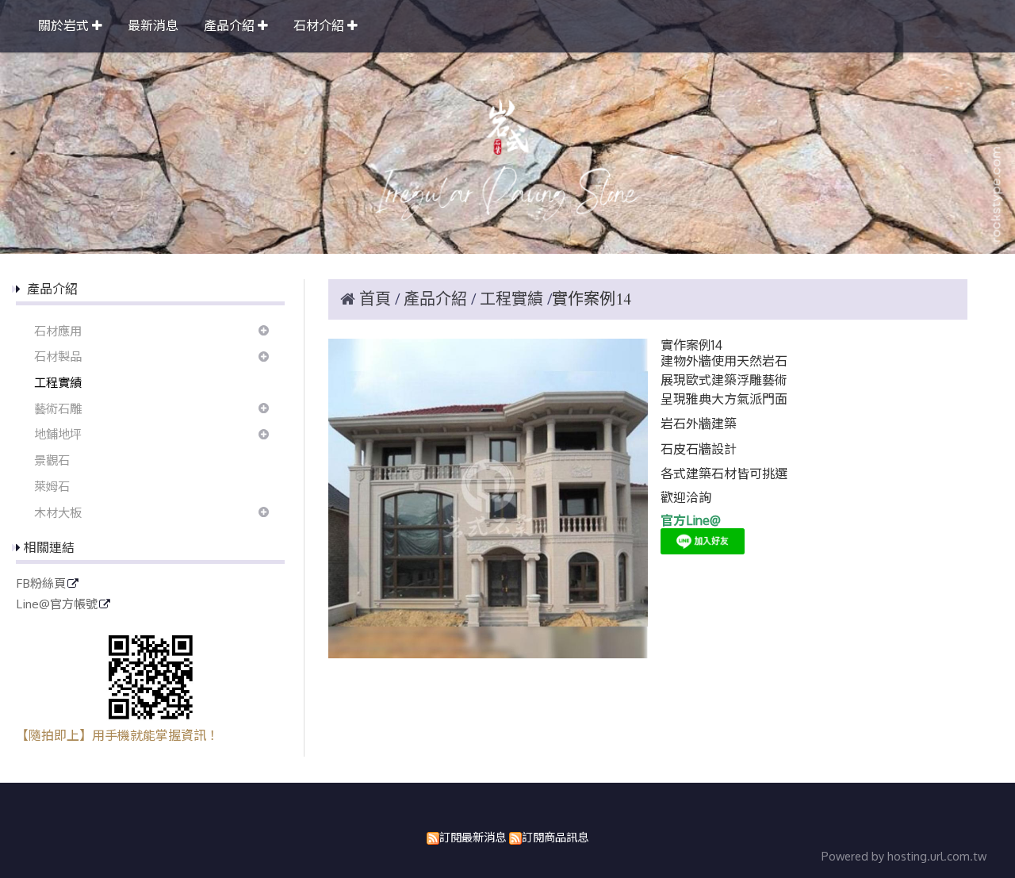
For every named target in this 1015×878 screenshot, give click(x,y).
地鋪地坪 (58, 434)
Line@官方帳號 (57, 604)
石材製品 (58, 356)
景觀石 (52, 460)
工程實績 (58, 382)
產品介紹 (437, 299)
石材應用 (58, 331)
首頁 (375, 299)
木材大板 (58, 512)
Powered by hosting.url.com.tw (904, 856)
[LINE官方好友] (703, 550)
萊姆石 (52, 486)
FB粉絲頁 (41, 584)
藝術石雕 (58, 408)
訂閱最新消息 (472, 837)
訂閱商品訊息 (555, 837)
